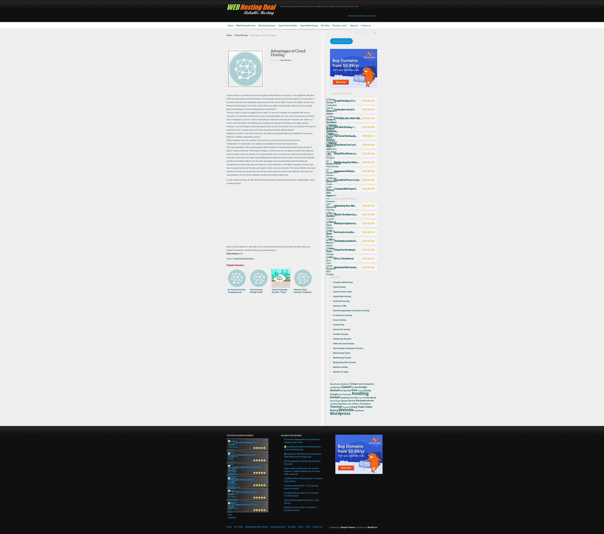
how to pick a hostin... (344, 232)
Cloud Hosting (241, 35)
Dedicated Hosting (341, 301)
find (349, 391)
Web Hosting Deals (266, 26)
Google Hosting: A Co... (345, 101)
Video (361, 406)
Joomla (354, 397)
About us (354, 26)
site (349, 404)
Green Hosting (339, 320)
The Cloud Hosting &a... (345, 136)
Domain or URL (340, 306)
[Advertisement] (276, 308)
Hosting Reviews (277, 527)
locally (366, 398)
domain (335, 390)
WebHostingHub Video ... (346, 162)
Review (351, 401)
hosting (360, 393)
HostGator (347, 394)
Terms (301, 527)
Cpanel (346, 387)
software (355, 404)
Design (363, 387)
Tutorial (336, 406)
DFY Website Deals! (341, 41)
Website (346, 410)
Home (230, 26)
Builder (337, 384)
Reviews (361, 400)
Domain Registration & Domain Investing (351, 311)
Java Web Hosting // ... (344, 127)
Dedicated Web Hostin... (346, 267)
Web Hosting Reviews (246, 26)
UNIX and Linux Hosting (343, 344)
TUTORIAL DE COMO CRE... (347, 118)
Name (332, 401)
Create (355, 387)
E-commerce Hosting (342, 315)
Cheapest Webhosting (343, 282)
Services (342, 403)
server (370, 400)
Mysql (373, 397)
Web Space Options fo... (345, 223)
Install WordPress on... (345, 153)
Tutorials (346, 407)
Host (340, 394)
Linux (360, 398)
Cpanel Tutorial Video (287, 26)
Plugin (338, 401)
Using (353, 407)
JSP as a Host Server (344, 258)
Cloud (360, 384)
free (354, 390)
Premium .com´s (340, 26)
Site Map (292, 527)
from (360, 391)
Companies (368, 384)
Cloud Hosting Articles (244, 259)
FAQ (308, 527)
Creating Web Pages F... (345, 189)
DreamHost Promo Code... (347, 180)
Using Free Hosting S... (345, 250)
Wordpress (340, 413)
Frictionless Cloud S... (344, 109)
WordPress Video (341, 372)
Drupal (344, 391)
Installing (344, 398)
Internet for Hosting (341, 329)
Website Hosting (340, 367)
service (334, 404)
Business (345, 384)
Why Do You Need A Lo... (345, 214)
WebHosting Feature (342, 358)
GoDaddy (366, 390)
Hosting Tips (338, 325)
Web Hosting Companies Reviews (348, 348)
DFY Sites (325, 26)
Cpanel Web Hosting (309, 26)
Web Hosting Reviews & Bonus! (362, 16)
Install (335, 397)
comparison (335, 387)
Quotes (344, 401)
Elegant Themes (348, 527)
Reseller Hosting (340, 334)
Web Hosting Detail (341, 353)
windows (359, 410)
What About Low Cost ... (345, 145)
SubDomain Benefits (342, 339)
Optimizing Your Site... (345, 206)
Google (334, 394)
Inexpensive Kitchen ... (345, 171)
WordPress (372, 527)
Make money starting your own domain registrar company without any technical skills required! (302, 471)
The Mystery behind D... (345, 241)
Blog (332, 384)
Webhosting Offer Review (344, 362)
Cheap (353, 383)
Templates (365, 403)
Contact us (366, 26)
